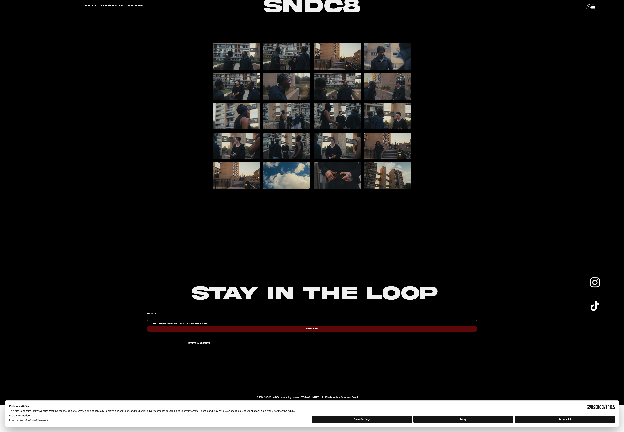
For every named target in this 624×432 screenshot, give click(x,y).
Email (151, 314)
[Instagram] (594, 282)
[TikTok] (594, 305)
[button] (593, 6)
